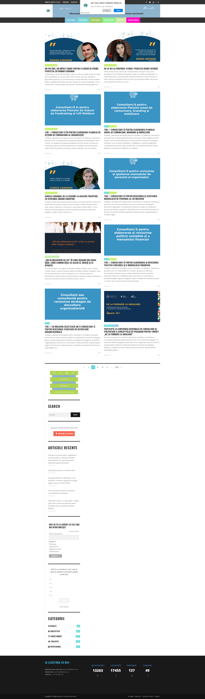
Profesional (54, 547)
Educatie (115, 326)
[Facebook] (146, 2)
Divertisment (49, 257)
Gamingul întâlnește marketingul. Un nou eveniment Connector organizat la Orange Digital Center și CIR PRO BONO (62, 480)
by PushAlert (86, 13)
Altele (106, 126)
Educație (53, 544)
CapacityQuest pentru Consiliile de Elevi (61, 470)
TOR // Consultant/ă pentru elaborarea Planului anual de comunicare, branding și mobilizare (129, 131)
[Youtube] (153, 2)
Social (55, 65)
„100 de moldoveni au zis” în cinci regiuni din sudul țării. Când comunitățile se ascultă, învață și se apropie (70, 263)
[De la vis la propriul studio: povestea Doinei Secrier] (129, 46)
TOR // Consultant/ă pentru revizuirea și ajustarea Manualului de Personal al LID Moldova (130, 197)
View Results (64, 607)
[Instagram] (149, 2)
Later (107, 10)
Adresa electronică (56, 534)
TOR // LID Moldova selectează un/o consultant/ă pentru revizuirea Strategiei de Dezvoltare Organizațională (70, 329)
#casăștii (52, 626)
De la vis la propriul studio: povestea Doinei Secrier (131, 68)
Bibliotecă (48, 65)
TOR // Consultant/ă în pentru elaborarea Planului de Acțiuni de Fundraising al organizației (73, 133)
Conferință (108, 326)
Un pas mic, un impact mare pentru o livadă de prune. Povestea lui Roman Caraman (72, 69)
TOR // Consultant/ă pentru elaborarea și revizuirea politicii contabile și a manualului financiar (131, 263)
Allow (118, 10)
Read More (48, 89)
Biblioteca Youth (55, 549)
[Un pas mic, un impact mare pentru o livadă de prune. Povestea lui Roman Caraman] (69, 46)
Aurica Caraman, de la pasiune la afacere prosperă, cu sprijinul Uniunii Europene (71, 197)
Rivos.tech (73, 696)
